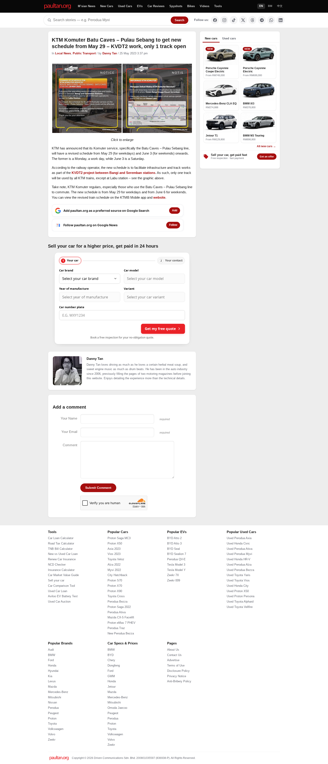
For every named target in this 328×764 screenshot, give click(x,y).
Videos (204, 6)
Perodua (53, 707)
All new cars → (266, 146)
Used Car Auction (59, 601)
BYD (111, 655)
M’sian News (86, 6)
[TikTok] (234, 20)
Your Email (69, 432)
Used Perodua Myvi (239, 554)
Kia (50, 676)
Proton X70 (115, 585)
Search (179, 20)
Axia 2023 (114, 548)
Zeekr (51, 739)
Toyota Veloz (116, 559)
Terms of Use (176, 665)
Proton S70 (115, 580)
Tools (218, 6)
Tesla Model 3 (176, 564)
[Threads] (252, 20)
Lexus (52, 681)
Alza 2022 (114, 564)
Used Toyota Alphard (240, 601)
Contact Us (174, 655)
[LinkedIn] (280, 20)
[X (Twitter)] (243, 20)
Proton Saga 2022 (119, 607)
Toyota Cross (116, 596)
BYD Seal (173, 548)
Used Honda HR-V (238, 559)
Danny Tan (109, 53)
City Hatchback (117, 575)
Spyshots (175, 6)
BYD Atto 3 (174, 543)
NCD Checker (57, 564)
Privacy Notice (176, 676)
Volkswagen (55, 729)
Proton (52, 718)
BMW (51, 655)
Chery (111, 660)
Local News (63, 53)
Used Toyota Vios (238, 580)
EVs (140, 6)
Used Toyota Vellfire (240, 607)
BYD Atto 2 (174, 538)
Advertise (173, 660)
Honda (52, 665)
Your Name (69, 418)
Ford (51, 660)
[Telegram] (262, 20)
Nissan (52, 702)
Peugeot (53, 713)
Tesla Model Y (176, 570)
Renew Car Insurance (62, 559)
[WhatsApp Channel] (271, 20)
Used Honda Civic (238, 543)
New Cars (106, 6)
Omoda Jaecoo (117, 707)
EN (261, 6)
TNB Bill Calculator (60, 548)
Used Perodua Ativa (239, 548)
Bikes (191, 6)
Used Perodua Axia (239, 538)
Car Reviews (155, 6)
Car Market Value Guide (63, 575)
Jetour (112, 686)
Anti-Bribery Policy (179, 681)
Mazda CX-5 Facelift (121, 617)
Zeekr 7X (173, 575)
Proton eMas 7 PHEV (121, 622)
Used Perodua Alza (239, 564)
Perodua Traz (116, 628)
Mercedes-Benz (58, 692)
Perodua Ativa (117, 612)
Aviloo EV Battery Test (63, 596)
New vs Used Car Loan (63, 554)
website (159, 197)
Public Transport (84, 53)
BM (270, 6)
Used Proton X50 (238, 591)
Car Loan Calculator (60, 538)
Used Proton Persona (240, 596)
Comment (70, 445)
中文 (279, 6)
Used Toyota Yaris (238, 575)
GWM (111, 676)
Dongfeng (114, 665)
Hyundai (53, 670)
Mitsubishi (54, 697)
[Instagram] (224, 20)
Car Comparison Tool (61, 585)
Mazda (52, 686)
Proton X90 (115, 591)
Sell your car (56, 580)
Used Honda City (238, 585)
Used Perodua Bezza (240, 570)
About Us (173, 649)
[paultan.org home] (58, 6)
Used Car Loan (57, 591)
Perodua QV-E (176, 559)
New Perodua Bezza (121, 633)
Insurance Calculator (61, 570)
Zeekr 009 (173, 580)
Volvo (51, 734)
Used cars (229, 38)
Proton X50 (115, 543)
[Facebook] (215, 20)
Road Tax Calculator (61, 543)
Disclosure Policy (178, 670)
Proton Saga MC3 (119, 538)
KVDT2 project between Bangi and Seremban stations (113, 173)
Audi (51, 649)
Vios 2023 (114, 554)
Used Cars (125, 6)
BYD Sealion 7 (176, 554)
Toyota (52, 723)
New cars (211, 38)
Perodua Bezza (117, 601)
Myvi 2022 (114, 570)
